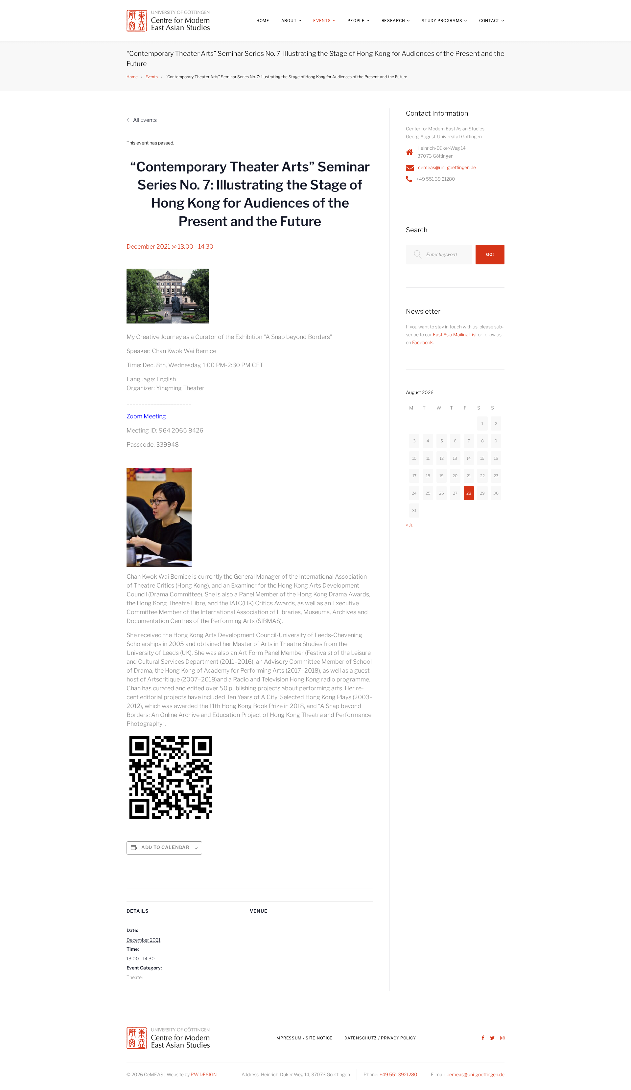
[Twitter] (492, 1038)
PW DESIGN (204, 1074)
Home (262, 20)
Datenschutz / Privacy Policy (380, 1037)
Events (322, 20)
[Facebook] (482, 1038)
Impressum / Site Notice (304, 1037)
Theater (135, 977)
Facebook (422, 342)
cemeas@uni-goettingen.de (447, 167)
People (355, 20)
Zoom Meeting (146, 416)
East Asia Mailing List (455, 334)
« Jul (410, 524)
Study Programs (442, 20)
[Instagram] (502, 1038)
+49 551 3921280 (398, 1074)
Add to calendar (165, 847)
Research (393, 20)
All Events (145, 120)
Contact (489, 20)
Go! (490, 254)
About (289, 20)
